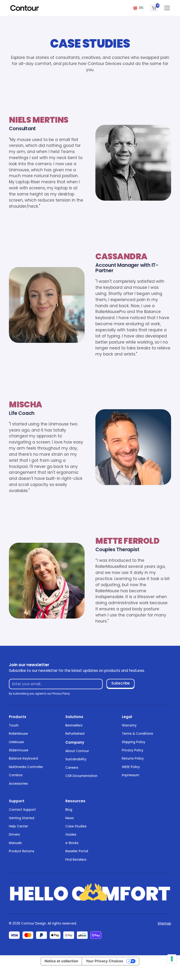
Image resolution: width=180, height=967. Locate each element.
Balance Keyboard (23, 758)
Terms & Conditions (137, 733)
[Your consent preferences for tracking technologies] (171, 958)
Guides (70, 834)
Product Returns (21, 851)
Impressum (130, 775)
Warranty (129, 725)
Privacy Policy (132, 750)
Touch (14, 725)
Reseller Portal (76, 851)
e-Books (72, 843)
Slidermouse (18, 750)
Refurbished (74, 733)
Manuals (15, 843)
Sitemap (164, 923)
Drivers (14, 834)
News (69, 818)
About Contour (77, 751)
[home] (24, 8)
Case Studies (75, 826)
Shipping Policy (133, 742)
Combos (15, 775)
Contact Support (22, 809)
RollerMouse (18, 733)
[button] (138, 8)
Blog (68, 809)
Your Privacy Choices (104, 961)
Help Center (18, 826)
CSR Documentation (81, 776)
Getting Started (21, 818)
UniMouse (16, 742)
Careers (71, 767)
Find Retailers (75, 859)
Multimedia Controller (26, 767)
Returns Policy (133, 758)
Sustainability (75, 759)
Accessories (18, 783)
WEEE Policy (131, 767)
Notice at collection (61, 961)
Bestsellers (73, 725)
